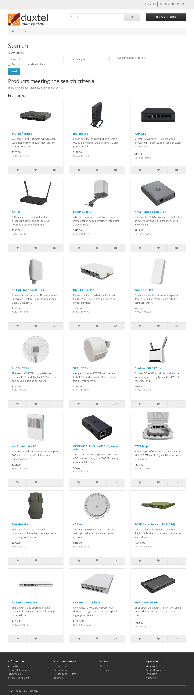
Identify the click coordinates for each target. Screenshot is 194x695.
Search (26, 31)
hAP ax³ (17, 212)
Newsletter (151, 677)
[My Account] (167, 4)
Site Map (58, 677)
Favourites (151, 674)
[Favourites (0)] (172, 4)
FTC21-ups (142, 446)
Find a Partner (61, 670)
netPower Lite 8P (24, 446)
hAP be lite (80, 133)
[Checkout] (182, 4)
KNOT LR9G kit (83, 290)
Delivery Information (19, 670)
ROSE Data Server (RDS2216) (155, 524)
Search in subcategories (132, 57)
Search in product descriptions (28, 64)
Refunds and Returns (65, 674)
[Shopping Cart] (178, 4)
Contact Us (150, 4)
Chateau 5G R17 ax (148, 368)
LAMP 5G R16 (82, 212)
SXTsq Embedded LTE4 (28, 290)
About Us (13, 666)
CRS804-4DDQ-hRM (86, 602)
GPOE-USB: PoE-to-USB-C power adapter (96, 447)
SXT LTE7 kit (82, 368)
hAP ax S (140, 133)
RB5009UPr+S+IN (146, 602)
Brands (104, 666)
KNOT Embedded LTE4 (150, 212)
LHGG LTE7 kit (22, 368)
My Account (152, 666)
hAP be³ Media (22, 133)
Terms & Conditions (18, 677)
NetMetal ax (21, 524)
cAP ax (77, 524)
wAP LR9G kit (144, 290)
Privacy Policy (15, 674)
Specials (104, 670)
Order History (153, 670)
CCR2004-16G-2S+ (24, 602)
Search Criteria (16, 52)
